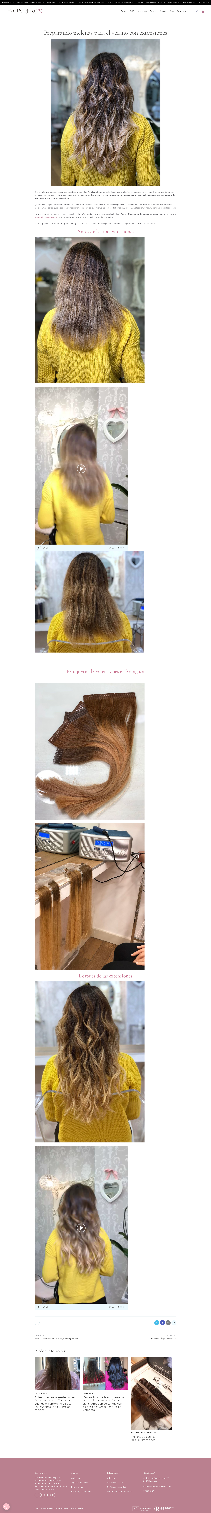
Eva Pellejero (138, 1433)
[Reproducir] (39, 548)
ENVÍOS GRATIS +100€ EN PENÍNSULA (38, 2)
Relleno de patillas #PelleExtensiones (143, 1438)
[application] (81, 469)
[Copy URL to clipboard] (173, 1322)
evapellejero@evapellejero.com (157, 1486)
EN (81, 1508)
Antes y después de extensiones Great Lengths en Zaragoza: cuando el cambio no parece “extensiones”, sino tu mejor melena (55, 1403)
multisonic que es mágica (46, 217)
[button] (81, 468)
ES (79, 1508)
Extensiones (41, 1393)
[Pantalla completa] (123, 548)
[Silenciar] (118, 548)
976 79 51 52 (148, 1491)
